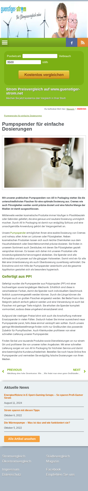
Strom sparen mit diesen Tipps (22, 410)
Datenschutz (11, 475)
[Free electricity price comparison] (44, 73)
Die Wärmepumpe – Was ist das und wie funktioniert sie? (37, 422)
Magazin (70, 109)
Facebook (53, 469)
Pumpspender (18, 232)
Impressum (10, 469)
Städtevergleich (58, 456)
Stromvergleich (13, 456)
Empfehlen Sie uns (60, 475)
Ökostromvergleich (16, 461)
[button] (4, 42)
